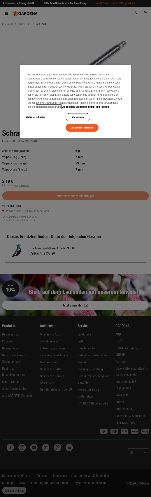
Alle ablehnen (78, 116)
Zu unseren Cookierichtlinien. (78, 106)
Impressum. (103, 106)
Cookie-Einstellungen (35, 116)
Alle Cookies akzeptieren (82, 127)
